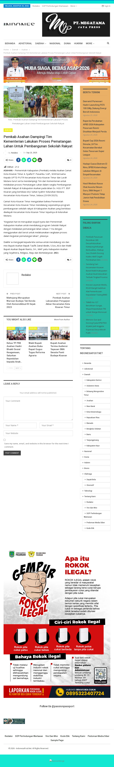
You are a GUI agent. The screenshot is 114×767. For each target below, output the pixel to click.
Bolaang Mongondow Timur (94, 393)
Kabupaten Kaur (93, 446)
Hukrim (78, 43)
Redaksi (36, 6)
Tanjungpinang (93, 440)
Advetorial (25, 43)
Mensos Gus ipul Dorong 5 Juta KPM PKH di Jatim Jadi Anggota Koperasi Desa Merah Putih (96, 326)
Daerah (39, 43)
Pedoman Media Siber (96, 523)
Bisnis (86, 468)
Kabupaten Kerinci (94, 380)
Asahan (8, 130)
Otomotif (90, 485)
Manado (90, 423)
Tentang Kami (90, 496)
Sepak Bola (91, 480)
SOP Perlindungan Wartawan (55, 6)
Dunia (67, 43)
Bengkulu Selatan (94, 429)
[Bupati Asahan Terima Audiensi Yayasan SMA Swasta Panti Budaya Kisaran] (60, 333)
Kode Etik (90, 528)
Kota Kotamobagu (94, 412)
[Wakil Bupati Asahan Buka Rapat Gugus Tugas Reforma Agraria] (38, 333)
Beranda (10, 43)
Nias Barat (91, 406)
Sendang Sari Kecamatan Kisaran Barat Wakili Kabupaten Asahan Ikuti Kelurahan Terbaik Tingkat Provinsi (96, 271)
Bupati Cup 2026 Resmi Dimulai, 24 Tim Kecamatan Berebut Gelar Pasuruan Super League (94, 147)
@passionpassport (63, 706)
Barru (89, 434)
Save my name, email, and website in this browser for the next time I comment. (36, 445)
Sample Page (57, 740)
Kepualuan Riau (93, 418)
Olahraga (88, 474)
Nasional (55, 43)
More (73, 6)
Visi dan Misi (92, 508)
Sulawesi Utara (93, 386)
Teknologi (88, 491)
